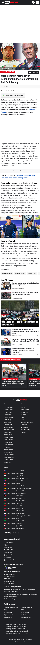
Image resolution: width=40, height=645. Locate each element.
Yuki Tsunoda (8, 452)
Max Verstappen (7, 273)
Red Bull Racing (20, 273)
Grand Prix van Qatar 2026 (15, 526)
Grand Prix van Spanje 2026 (15, 506)
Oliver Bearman (8, 439)
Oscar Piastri (8, 414)
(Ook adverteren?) (14, 533)
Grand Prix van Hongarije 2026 (16, 498)
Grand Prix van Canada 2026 (15, 483)
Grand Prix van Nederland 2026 (16, 501)
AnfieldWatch (8, 617)
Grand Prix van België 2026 (15, 496)
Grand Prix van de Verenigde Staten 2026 (19, 516)
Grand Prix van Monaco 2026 (15, 486)
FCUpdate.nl (7, 610)
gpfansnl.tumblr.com (11, 560)
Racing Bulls (24, 427)
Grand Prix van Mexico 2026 (15, 518)
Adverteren (9, 626)
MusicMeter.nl (25, 612)
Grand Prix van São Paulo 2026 (16, 521)
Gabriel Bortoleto (9, 454)
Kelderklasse (25, 615)
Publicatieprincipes (12, 631)
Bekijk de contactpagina (10, 599)
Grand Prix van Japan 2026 (15, 476)
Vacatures (23, 626)
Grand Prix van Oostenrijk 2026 (16, 491)
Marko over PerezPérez (7, 72)
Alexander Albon (9, 429)
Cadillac (23, 414)
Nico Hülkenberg (9, 457)
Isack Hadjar (8, 422)
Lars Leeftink (5, 87)
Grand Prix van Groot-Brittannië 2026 (18, 493)
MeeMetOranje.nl (26, 617)
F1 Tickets (25, 633)
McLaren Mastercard (27, 422)
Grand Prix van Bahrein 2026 (15, 511)
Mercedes (24, 424)
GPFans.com (25, 610)
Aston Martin (25, 409)
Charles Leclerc (8, 409)
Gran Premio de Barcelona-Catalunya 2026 (19, 488)
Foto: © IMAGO (5, 68)
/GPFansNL (9, 550)
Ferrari (23, 417)
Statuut (16, 626)
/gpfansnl (8, 555)
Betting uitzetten (11, 629)
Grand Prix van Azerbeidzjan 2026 (17, 508)
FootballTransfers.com (11, 607)
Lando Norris (8, 412)
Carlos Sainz (7, 432)
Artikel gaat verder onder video (20, 171)
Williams (23, 432)
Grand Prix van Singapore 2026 (16, 513)
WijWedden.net (8, 615)
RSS (19, 624)
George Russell (8, 437)
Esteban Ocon (8, 442)
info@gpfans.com (9, 581)
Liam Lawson (8, 424)
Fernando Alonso (9, 444)
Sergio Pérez (32, 273)
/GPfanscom (9, 542)
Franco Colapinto (9, 417)
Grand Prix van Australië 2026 (15, 471)
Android (19, 629)
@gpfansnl (8, 547)
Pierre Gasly (7, 419)
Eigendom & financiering (13, 633)
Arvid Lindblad (8, 449)
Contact (23, 624)
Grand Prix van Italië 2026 (14, 503)
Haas (22, 419)
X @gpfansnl (8, 545)
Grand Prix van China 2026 (15, 473)
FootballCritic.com (26, 607)
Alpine (23, 407)
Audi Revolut (24, 412)
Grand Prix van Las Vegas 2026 (16, 523)
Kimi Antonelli (8, 434)
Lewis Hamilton (8, 407)
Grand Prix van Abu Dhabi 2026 (16, 528)
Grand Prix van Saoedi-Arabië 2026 (17, 478)
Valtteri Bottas (8, 459)
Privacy (15, 624)
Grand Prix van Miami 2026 (15, 481)
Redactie (9, 624)
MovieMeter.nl (8, 612)
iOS (24, 629)
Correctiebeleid (23, 631)
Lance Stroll (7, 447)
